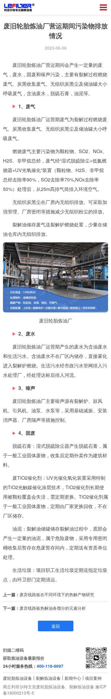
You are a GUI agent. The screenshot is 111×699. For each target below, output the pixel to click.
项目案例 (93, 678)
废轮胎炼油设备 (17, 678)
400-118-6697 (50, 666)
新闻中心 (73, 678)
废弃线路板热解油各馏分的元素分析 (53, 608)
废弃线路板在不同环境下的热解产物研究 (57, 594)
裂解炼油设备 (48, 678)
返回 (56, 626)
